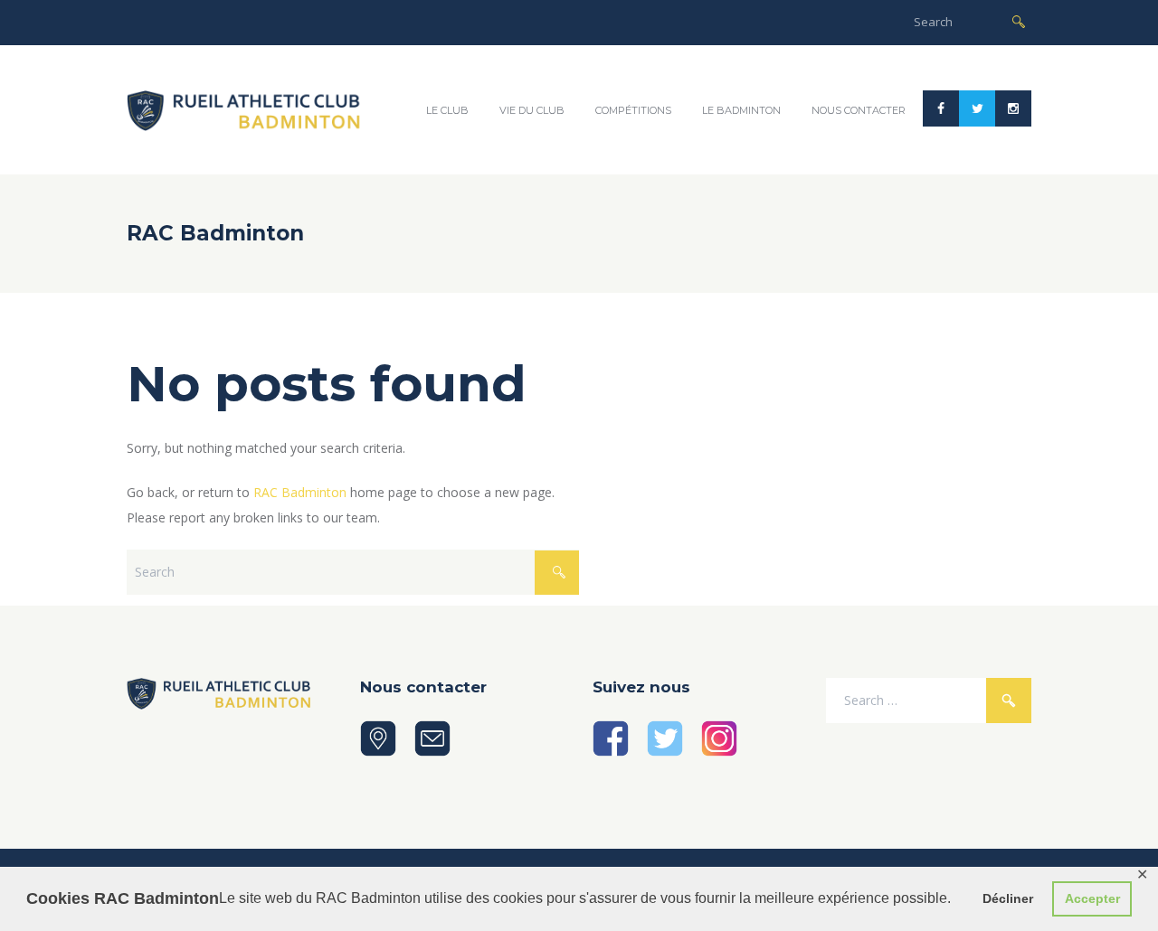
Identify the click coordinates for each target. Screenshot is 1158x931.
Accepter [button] (1092, 898)
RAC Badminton (299, 492)
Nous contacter (859, 110)
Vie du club (532, 110)
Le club (447, 110)
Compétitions (633, 110)
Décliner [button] (1007, 898)
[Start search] (1018, 20)
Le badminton (741, 110)
